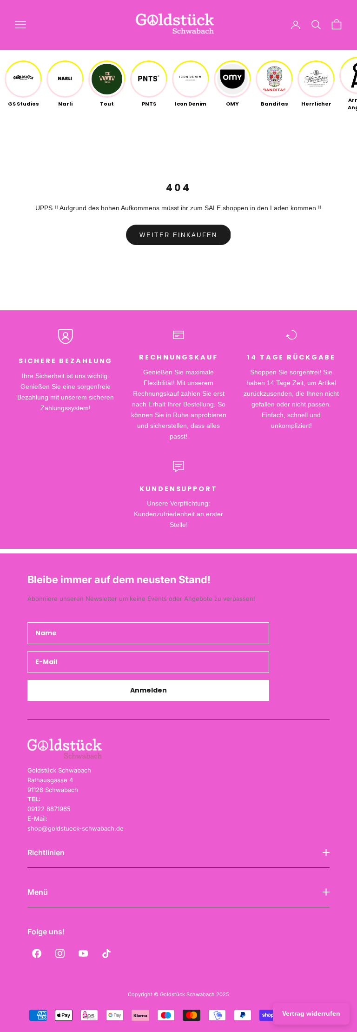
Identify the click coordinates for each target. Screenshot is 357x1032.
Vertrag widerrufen (311, 1013)
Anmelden (148, 690)
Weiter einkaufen (178, 235)
